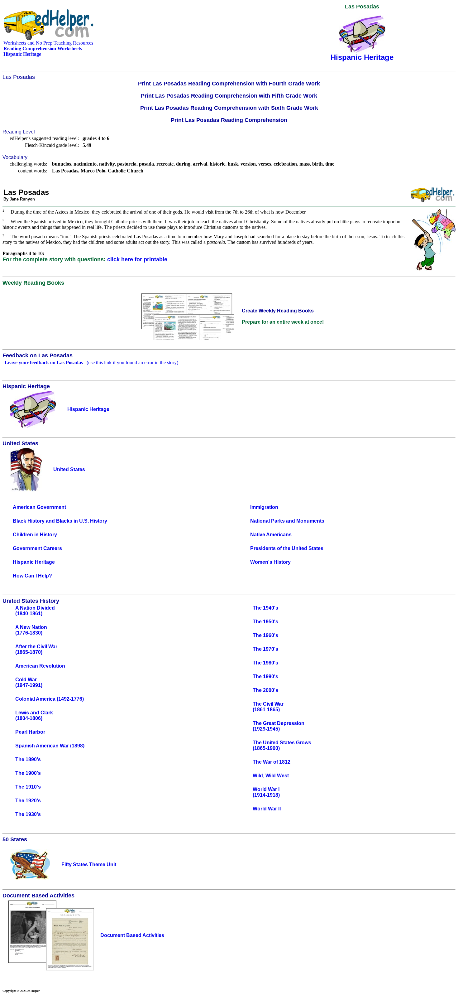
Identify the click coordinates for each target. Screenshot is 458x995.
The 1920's (28, 800)
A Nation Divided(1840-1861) (35, 610)
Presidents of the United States (286, 548)
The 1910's (28, 787)
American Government (39, 507)
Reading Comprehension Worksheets (42, 48)
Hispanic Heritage (34, 562)
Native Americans (271, 534)
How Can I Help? (32, 575)
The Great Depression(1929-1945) (278, 726)
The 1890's (28, 759)
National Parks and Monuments (287, 521)
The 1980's (265, 662)
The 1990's (265, 676)
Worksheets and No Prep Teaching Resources (48, 43)
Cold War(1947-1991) (28, 682)
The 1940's (265, 608)
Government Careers (37, 548)
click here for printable (137, 259)
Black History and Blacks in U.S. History (60, 521)
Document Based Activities (132, 935)
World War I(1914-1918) (266, 792)
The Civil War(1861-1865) (268, 706)
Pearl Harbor (30, 732)
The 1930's (28, 814)
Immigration (264, 507)
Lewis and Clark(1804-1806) (34, 715)
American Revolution (40, 666)
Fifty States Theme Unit (88, 864)
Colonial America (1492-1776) (49, 699)
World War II (267, 808)
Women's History (270, 562)
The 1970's (265, 649)
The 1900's (28, 773)
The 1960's (265, 635)
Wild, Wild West (271, 775)
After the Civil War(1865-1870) (36, 649)
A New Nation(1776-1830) (31, 630)
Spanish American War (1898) (49, 745)
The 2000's (265, 690)
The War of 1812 (271, 762)
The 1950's (265, 621)
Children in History (35, 534)
